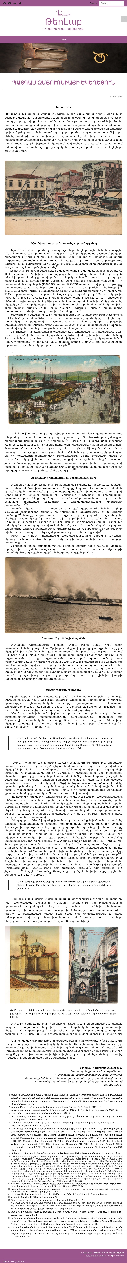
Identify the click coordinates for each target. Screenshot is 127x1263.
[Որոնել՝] (111, 3)
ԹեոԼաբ (63, 22)
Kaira (21, 1261)
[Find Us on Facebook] (4, 3)
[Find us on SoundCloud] (15, 3)
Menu (63, 39)
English (93, 3)
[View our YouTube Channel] (9, 3)
